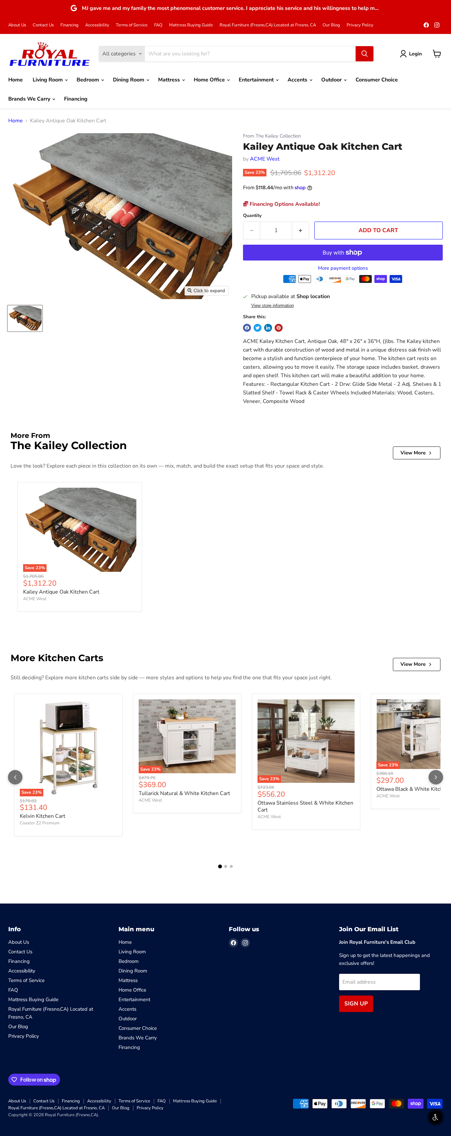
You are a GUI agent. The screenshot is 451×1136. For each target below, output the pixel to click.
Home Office (210, 79)
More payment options (343, 268)
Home (15, 79)
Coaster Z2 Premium (39, 823)
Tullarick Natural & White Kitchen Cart (184, 793)
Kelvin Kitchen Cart (42, 816)
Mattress (169, 79)
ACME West (265, 159)
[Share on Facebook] (247, 328)
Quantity (252, 215)
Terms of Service (132, 25)
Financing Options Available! (284, 204)
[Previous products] (15, 777)
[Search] (364, 53)
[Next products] (436, 777)
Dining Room (129, 79)
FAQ (158, 25)
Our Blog (331, 25)
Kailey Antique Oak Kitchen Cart (61, 592)
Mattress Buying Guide (191, 25)
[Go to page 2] (225, 866)
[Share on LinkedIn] (268, 328)
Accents (298, 79)
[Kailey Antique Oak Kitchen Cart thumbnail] (25, 318)
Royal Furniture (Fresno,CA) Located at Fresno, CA (268, 25)
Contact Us (43, 25)
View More (413, 452)
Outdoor (332, 79)
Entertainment (257, 79)
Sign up (356, 1003)
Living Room (48, 79)
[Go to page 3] (231, 866)
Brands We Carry (30, 99)
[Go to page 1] (220, 867)
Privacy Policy (360, 25)
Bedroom (88, 79)
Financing (69, 25)
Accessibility (97, 25)
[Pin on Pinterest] (279, 328)
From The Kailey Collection (272, 136)
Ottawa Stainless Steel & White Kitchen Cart (305, 806)
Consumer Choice (377, 79)
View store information (272, 305)
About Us (17, 25)
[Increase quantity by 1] (300, 230)
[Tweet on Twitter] (257, 328)
